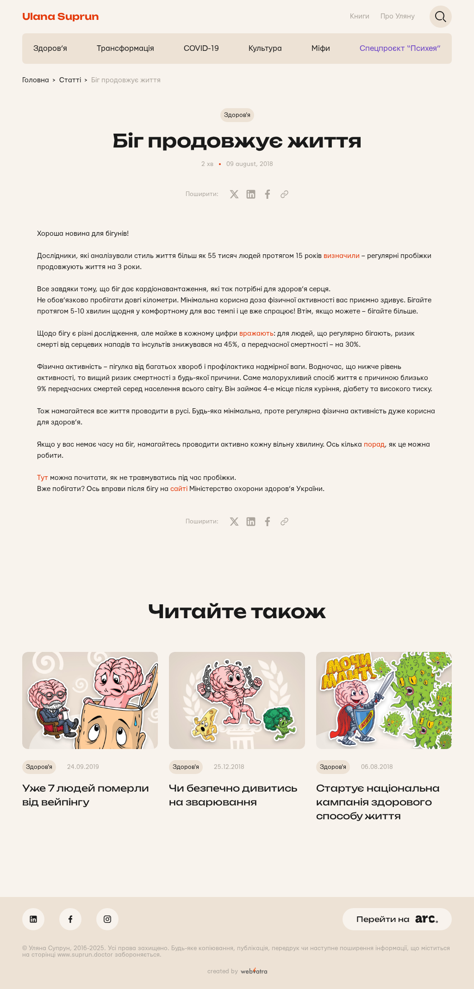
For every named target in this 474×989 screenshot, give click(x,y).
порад (374, 444)
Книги (359, 16)
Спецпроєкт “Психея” (400, 48)
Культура (265, 48)
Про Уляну (397, 16)
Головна (35, 80)
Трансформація (125, 48)
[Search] (441, 17)
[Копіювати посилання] (284, 194)
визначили (342, 255)
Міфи (321, 48)
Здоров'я (237, 115)
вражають (256, 333)
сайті (178, 488)
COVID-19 (201, 48)
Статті (70, 80)
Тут (42, 477)
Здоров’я (50, 48)
